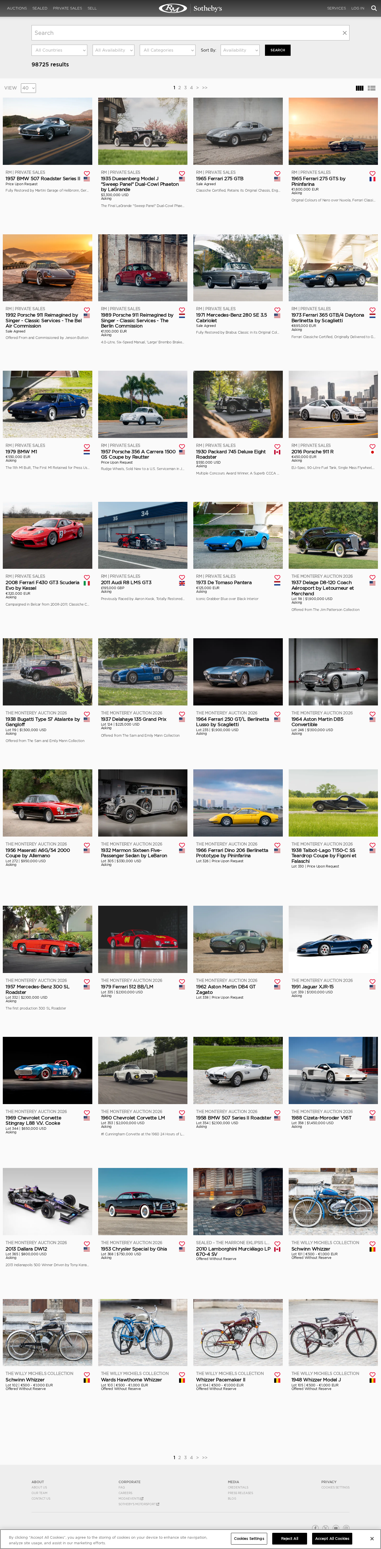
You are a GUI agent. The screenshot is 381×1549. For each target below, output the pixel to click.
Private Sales (67, 8)
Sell (92, 8)
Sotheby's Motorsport (137, 1504)
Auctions (17, 8)
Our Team (39, 1493)
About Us (39, 1487)
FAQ (122, 1487)
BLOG (232, 1498)
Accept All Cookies (332, 1538)
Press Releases (240, 1493)
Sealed (39, 8)
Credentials (238, 1487)
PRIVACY (329, 1482)
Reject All (289, 1538)
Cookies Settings (335, 1487)
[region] (190, 1539)
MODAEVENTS (130, 1498)
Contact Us (41, 1498)
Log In (357, 8)
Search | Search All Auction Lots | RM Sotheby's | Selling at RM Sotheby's (190, 8)
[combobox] (59, 50)
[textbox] (59, 50)
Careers (125, 1493)
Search (278, 50)
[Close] (372, 1539)
